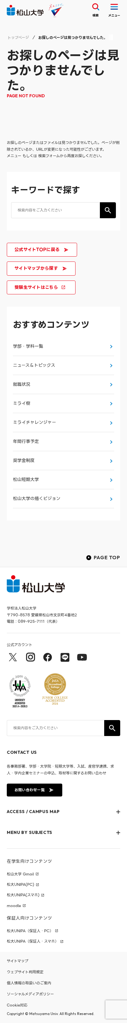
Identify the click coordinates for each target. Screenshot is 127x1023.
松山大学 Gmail (20, 874)
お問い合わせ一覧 (29, 790)
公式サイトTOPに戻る (36, 249)
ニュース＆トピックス (34, 365)
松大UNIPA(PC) (20, 884)
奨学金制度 (24, 460)
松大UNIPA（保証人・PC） (30, 931)
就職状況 (21, 384)
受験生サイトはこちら (36, 287)
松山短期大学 (26, 479)
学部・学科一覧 (28, 346)
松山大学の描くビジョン (36, 498)
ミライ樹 (21, 403)
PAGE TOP (107, 557)
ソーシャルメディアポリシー (30, 994)
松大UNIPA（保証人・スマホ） (33, 941)
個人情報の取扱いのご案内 (29, 983)
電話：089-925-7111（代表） (33, 621)
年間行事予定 (26, 441)
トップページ (18, 38)
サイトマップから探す (36, 268)
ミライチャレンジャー (34, 422)
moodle (14, 906)
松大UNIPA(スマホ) (23, 895)
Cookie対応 (17, 1005)
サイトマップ (17, 961)
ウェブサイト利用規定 (25, 972)
